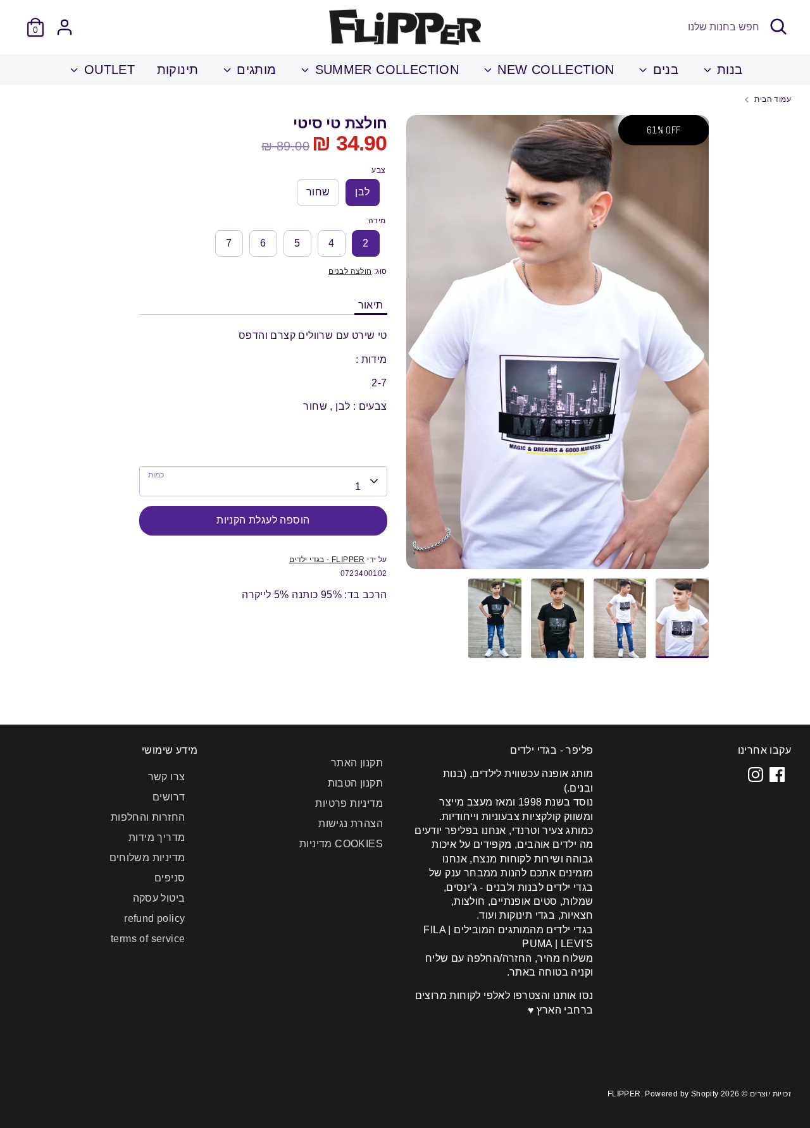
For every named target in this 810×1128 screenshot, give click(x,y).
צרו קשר (166, 776)
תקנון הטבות (355, 783)
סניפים (169, 878)
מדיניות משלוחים (147, 857)
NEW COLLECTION (554, 70)
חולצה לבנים (349, 271)
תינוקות (178, 70)
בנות (728, 70)
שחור (318, 192)
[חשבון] (64, 27)
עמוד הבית (772, 99)
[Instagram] (755, 774)
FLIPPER (624, 1093)
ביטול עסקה (159, 898)
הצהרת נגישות (350, 823)
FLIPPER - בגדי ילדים (327, 559)
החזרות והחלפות (148, 817)
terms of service (148, 938)
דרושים (169, 797)
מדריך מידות (156, 837)
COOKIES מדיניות (341, 843)
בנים (663, 70)
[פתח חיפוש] (778, 26)
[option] (557, 347)
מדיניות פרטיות (349, 803)
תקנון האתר (357, 762)
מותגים (255, 70)
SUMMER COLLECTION (385, 70)
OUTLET (107, 70)
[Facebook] (777, 774)
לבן (362, 192)
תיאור (370, 305)
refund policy (154, 918)
